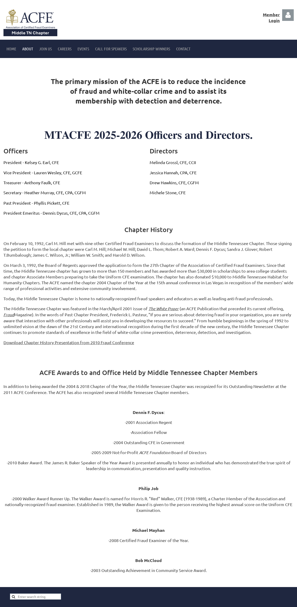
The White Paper (163, 308)
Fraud (8, 314)
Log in (288, 15)
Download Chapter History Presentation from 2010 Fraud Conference (68, 342)
